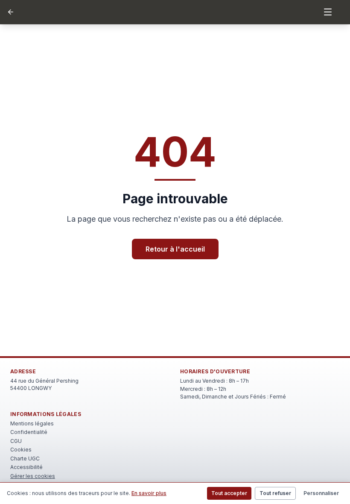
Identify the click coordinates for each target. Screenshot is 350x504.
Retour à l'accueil (175, 249)
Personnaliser (321, 493)
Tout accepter (229, 493)
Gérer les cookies (32, 476)
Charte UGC (25, 458)
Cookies (21, 449)
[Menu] (327, 12)
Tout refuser (275, 493)
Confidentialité (28, 432)
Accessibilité (26, 467)
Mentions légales (32, 423)
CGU (16, 441)
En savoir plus (148, 493)
